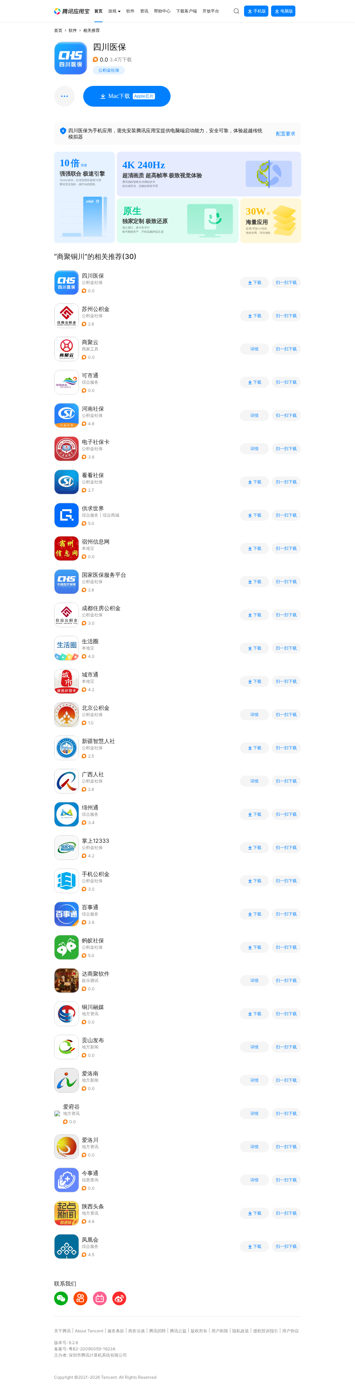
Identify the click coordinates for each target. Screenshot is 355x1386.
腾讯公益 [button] (178, 1330)
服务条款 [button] (115, 1330)
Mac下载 (131, 96)
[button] (71, 11)
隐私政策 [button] (240, 1330)
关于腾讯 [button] (62, 1330)
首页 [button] (58, 30)
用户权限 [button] (219, 1330)
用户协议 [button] (290, 1330)
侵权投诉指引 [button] (265, 1330)
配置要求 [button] (285, 133)
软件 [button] (73, 30)
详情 (254, 349)
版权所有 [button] (199, 1330)
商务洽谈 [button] (136, 1330)
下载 (257, 282)
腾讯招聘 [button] (157, 1330)
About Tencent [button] (89, 1330)
